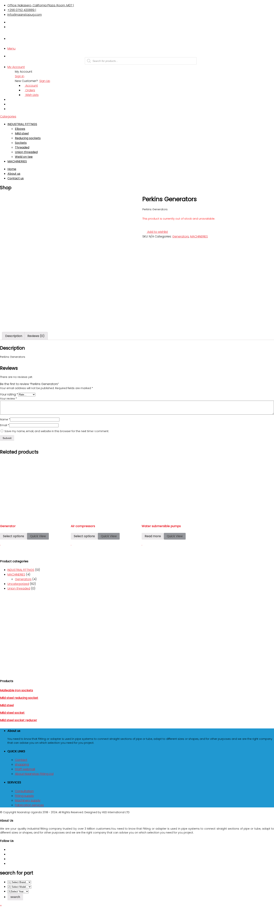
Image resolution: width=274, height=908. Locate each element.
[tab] (13, 336)
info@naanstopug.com (24, 14)
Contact (21, 760)
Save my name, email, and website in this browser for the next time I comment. (56, 431)
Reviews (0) (36, 336)
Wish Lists (32, 95)
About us (13, 174)
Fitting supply (24, 796)
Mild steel (22, 133)
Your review (8, 398)
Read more (153, 536)
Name (5, 419)
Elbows (20, 129)
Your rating (9, 394)
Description (13, 336)
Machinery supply (27, 800)
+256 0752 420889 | (21, 10)
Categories (8, 116)
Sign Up (44, 81)
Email (4, 425)
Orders (30, 90)
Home (11, 169)
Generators (180, 236)
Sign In (19, 76)
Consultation (24, 791)
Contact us (15, 178)
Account (31, 85)
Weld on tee (24, 157)
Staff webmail (25, 769)
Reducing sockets (28, 138)
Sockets (21, 143)
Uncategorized (18, 584)
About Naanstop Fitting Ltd (34, 774)
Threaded (22, 147)
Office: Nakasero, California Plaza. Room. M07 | (40, 5)
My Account (16, 67)
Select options (13, 536)
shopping (22, 764)
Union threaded (26, 152)
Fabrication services (29, 805)
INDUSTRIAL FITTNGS (22, 124)
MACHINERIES (17, 161)
